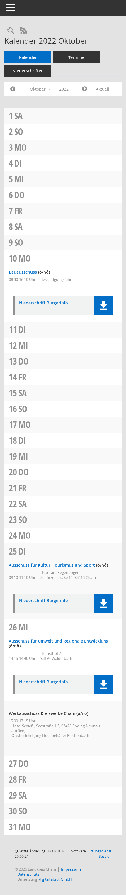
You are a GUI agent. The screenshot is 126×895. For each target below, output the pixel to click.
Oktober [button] (38, 89)
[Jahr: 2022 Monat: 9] (13, 89)
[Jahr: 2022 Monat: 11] (84, 89)
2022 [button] (64, 89)
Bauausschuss (23, 272)
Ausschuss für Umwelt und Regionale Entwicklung (58, 641)
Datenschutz (28, 874)
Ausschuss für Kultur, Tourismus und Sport (52, 565)
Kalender (28, 57)
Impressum (71, 869)
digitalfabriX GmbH (55, 879)
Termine (76, 57)
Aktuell (102, 89)
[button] (103, 305)
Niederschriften (28, 70)
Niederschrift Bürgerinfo (43, 303)
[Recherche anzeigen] (10, 31)
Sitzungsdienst (99, 854)
